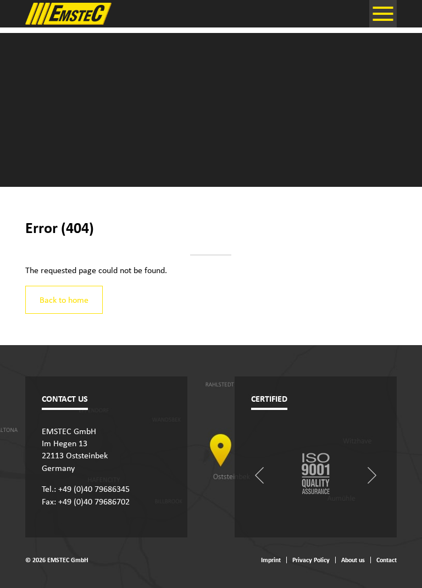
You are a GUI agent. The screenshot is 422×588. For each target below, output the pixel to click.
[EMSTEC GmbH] (69, 14)
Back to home (64, 299)
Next (372, 475)
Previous (259, 475)
